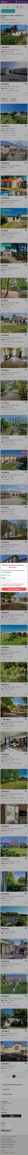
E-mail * (4, 578)
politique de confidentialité (15, 585)
